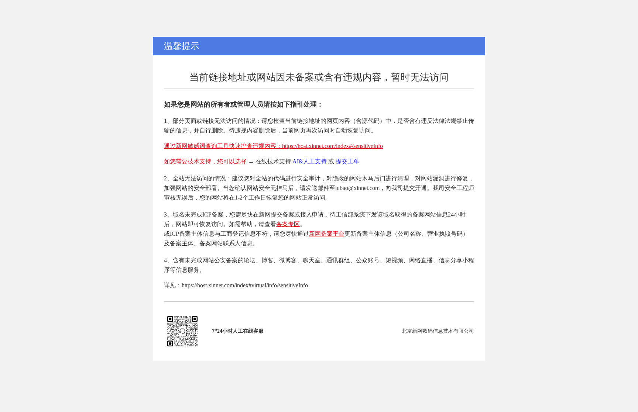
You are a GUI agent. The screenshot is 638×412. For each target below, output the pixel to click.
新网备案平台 (326, 234)
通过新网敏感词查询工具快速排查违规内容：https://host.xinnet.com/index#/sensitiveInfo (273, 146)
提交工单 (347, 161)
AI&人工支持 (309, 161)
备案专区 (288, 224)
